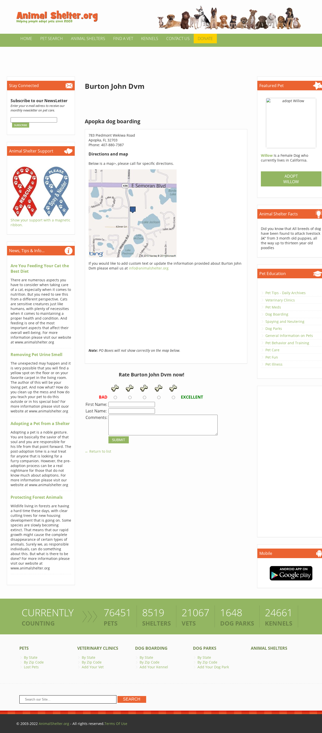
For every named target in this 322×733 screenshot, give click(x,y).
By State (30, 657)
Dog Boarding (276, 314)
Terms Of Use (115, 723)
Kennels (149, 38)
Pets (24, 648)
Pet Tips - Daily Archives (285, 292)
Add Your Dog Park (213, 667)
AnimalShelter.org (54, 723)
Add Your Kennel (154, 667)
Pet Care (272, 350)
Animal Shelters (88, 38)
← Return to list (98, 451)
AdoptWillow (291, 178)
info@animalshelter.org (149, 268)
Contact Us (178, 38)
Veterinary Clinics (280, 300)
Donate (205, 38)
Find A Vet (123, 38)
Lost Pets (31, 667)
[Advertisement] (161, 58)
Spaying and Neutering (284, 321)
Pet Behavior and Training (287, 342)
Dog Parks (273, 328)
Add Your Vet (93, 667)
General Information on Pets (289, 335)
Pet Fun (271, 357)
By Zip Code (34, 662)
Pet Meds (273, 307)
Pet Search (51, 38)
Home (26, 38)
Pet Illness (274, 364)
